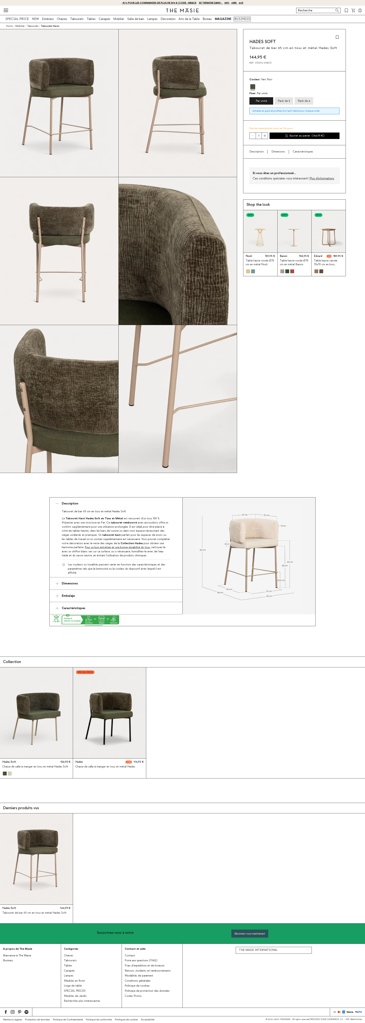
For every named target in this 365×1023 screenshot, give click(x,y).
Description (256, 151)
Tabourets (77, 19)
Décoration (168, 19)
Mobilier (118, 19)
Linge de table (73, 985)
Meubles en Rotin (74, 981)
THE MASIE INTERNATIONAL (258, 950)
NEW (35, 19)
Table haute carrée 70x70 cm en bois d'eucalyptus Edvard (326, 264)
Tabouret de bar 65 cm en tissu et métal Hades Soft (34, 913)
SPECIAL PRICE (17, 19)
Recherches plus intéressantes (82, 1001)
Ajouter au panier (306, 135)
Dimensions (278, 151)
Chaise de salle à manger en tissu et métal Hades (105, 766)
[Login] (360, 10)
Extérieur (48, 19)
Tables (91, 19)
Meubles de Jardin (75, 996)
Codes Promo (133, 996)
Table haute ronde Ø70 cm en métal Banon (294, 262)
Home (9, 26)
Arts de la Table (189, 19)
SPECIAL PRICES (75, 991)
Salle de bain (135, 19)
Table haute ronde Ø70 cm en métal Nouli (260, 262)
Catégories (71, 949)
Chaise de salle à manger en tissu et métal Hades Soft (35, 766)
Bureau (207, 19)
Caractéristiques (303, 151)
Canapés (104, 19)
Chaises (62, 19)
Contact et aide (135, 949)
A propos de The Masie (17, 949)
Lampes (152, 19)
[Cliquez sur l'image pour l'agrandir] (249, 556)
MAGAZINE (223, 19)
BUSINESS (242, 19)
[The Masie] (182, 10)
